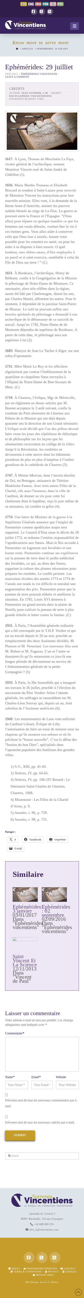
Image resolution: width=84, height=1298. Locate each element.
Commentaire (14, 1033)
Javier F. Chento (49, 1282)
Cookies (70, 1271)
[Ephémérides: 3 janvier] (25, 894)
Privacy (53, 1271)
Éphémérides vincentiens (39, 74)
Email (36, 1077)
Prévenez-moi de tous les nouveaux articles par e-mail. (40, 1122)
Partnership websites (41, 1268)
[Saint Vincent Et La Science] (25, 944)
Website (61, 1077)
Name (10, 1077)
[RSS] (50, 11)
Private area (44, 1275)
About (15, 1268)
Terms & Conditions (27, 1271)
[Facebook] (34, 11)
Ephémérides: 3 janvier (28, 909)
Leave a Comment (17, 77)
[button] (74, 26)
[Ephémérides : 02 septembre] (54, 894)
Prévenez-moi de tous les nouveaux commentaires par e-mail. (41, 1103)
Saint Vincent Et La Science (25, 960)
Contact (69, 1268)
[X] (42, 11)
